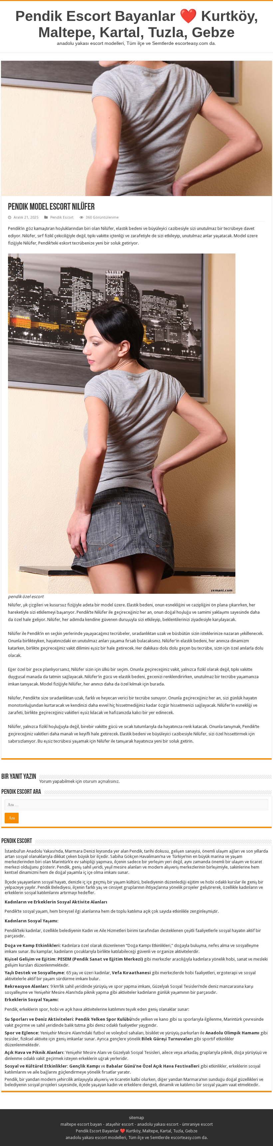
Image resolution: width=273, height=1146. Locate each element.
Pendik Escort (62, 217)
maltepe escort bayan (81, 1124)
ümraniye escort (197, 1124)
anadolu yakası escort (157, 1124)
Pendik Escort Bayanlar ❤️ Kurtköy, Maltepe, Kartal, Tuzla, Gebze (136, 24)
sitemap (136, 1117)
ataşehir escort (120, 1124)
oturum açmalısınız (101, 781)
